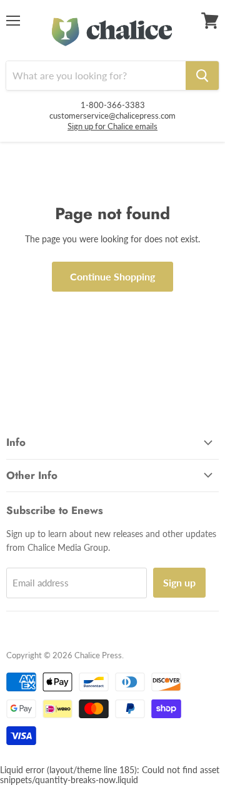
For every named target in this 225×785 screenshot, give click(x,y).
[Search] (202, 75)
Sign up (179, 582)
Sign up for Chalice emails (113, 126)
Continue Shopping (112, 276)
